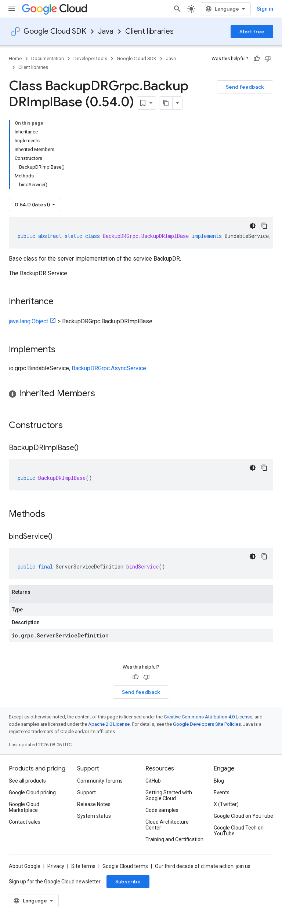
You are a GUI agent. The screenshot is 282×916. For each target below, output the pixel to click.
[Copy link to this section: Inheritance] (61, 302)
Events (221, 792)
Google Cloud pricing (32, 792)
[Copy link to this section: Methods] (54, 514)
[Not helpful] (267, 58)
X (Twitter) (226, 804)
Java (105, 31)
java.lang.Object (28, 321)
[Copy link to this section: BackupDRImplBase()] (86, 448)
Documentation (47, 58)
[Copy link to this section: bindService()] (60, 537)
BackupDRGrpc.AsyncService (109, 368)
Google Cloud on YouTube (243, 816)
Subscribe (128, 881)
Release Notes (94, 804)
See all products (27, 781)
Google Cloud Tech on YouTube (239, 830)
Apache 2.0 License (109, 724)
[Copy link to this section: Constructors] (72, 426)
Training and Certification (174, 839)
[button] (141, 394)
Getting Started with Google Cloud (168, 795)
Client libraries (149, 31)
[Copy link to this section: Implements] (62, 350)
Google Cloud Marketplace (24, 807)
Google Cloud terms (125, 866)
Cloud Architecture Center (167, 825)
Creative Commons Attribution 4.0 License (208, 717)
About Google (24, 866)
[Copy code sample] (264, 226)
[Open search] (177, 8)
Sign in (265, 9)
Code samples (161, 810)
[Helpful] (256, 58)
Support (86, 792)
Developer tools (90, 58)
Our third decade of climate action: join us (202, 866)
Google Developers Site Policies (207, 724)
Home (15, 58)
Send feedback (245, 87)
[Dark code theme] (252, 226)
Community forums (100, 781)
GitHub (153, 781)
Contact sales (24, 822)
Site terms (83, 866)
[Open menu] (11, 9)
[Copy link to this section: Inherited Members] (102, 394)
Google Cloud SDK (55, 31)
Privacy (55, 866)
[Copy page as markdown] (166, 103)
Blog (219, 781)
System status (94, 816)
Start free (251, 31)
